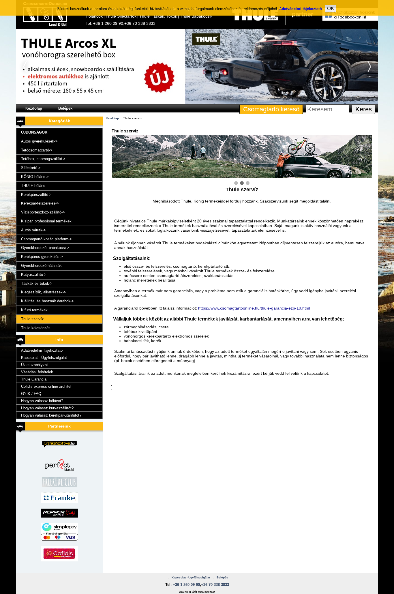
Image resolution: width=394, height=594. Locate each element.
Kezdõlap (33, 108)
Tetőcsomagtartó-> (36, 150)
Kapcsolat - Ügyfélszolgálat (44, 357)
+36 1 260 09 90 (108, 23)
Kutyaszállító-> (33, 274)
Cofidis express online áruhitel (46, 386)
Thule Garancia (33, 379)
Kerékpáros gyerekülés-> (42, 256)
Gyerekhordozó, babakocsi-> (45, 248)
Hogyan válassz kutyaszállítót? (47, 408)
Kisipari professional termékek (46, 221)
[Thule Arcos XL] (197, 102)
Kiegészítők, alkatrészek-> (43, 292)
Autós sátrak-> (33, 230)
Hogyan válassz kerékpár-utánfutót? (51, 415)
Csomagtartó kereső (271, 109)
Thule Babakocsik (196, 16)
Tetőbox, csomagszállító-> (43, 159)
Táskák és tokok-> (36, 283)
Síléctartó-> (31, 168)
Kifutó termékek (34, 310)
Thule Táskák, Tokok (158, 16)
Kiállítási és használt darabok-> (47, 301)
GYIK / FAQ (31, 393)
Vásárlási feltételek (37, 372)
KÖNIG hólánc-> (35, 177)
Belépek (65, 108)
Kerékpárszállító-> (36, 194)
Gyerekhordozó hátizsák (41, 265)
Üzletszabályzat (34, 365)
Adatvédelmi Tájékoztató (42, 350)
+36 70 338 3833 (139, 23)
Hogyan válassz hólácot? (42, 401)
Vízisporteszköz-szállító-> (43, 212)
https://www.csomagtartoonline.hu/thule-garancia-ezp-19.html (254, 308)
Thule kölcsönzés (35, 328)
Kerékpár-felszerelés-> (40, 203)
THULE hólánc (33, 185)
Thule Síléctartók (121, 16)
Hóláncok (94, 16)
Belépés (222, 577)
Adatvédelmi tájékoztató (300, 9)
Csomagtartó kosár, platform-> (46, 239)
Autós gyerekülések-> (39, 141)
